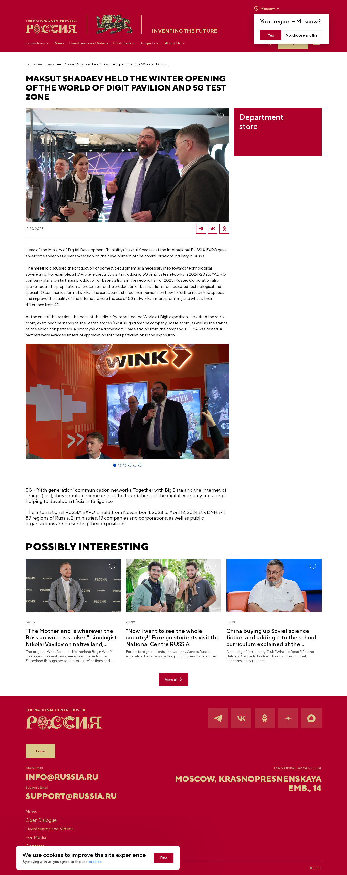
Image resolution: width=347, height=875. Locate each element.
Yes (271, 35)
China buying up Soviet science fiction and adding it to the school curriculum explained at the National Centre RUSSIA (271, 637)
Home (30, 64)
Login (40, 751)
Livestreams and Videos (88, 43)
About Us (173, 43)
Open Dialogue (41, 820)
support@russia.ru (71, 796)
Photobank (122, 43)
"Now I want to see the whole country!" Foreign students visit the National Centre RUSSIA (173, 637)
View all (171, 679)
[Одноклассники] (224, 229)
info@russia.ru (62, 776)
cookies (94, 862)
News (60, 43)
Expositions (35, 43)
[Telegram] (201, 229)
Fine (163, 858)
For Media (36, 837)
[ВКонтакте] (212, 229)
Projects (148, 43)
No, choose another (302, 35)
